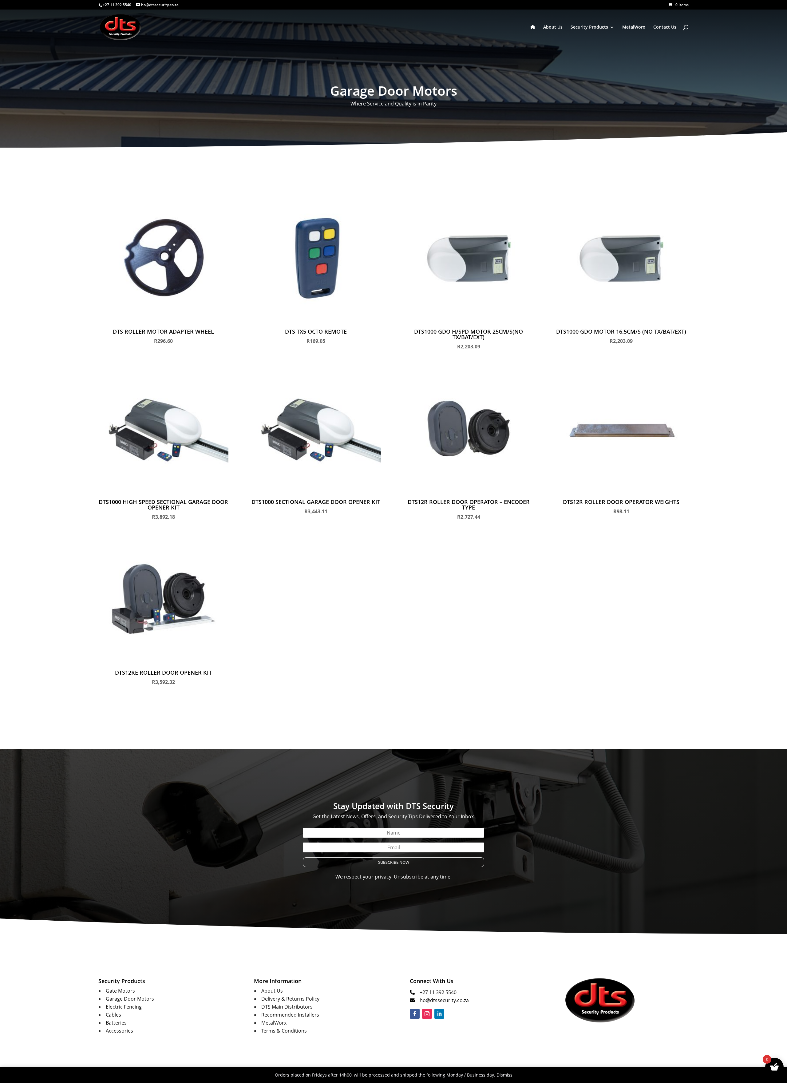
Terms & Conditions (284, 1030)
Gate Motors (120, 990)
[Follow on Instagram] (427, 1014)
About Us (553, 27)
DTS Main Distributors (287, 1006)
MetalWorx (633, 27)
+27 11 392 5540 (438, 992)
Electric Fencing (124, 1006)
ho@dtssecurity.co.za (444, 1000)
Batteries (116, 1022)
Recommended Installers (290, 1014)
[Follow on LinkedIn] (439, 1014)
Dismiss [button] (504, 1075)
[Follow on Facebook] (415, 1014)
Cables (113, 1014)
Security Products (589, 27)
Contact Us (664, 27)
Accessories (119, 1030)
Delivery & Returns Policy (290, 998)
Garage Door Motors (130, 998)
